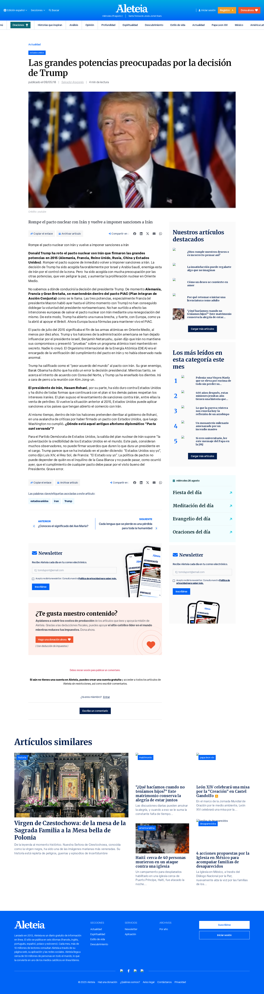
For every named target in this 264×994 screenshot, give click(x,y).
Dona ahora (247, 10)
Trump (68, 501)
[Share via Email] (154, 233)
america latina (146, 828)
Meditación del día (193, 506)
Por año (163, 929)
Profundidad (108, 25)
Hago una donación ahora (52, 639)
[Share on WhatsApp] (160, 233)
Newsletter (131, 929)
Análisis (74, 25)
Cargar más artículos (202, 328)
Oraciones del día (191, 532)
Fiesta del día (187, 492)
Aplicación (130, 934)
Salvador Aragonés (72, 82)
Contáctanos (164, 982)
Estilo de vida (177, 25)
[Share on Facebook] (134, 233)
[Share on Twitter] (147, 233)
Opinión (89, 25)
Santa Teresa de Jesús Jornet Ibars (145, 16)
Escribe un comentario (95, 710)
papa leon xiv (207, 757)
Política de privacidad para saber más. (97, 578)
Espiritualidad (130, 25)
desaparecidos (208, 823)
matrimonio (145, 757)
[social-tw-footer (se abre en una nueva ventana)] (135, 971)
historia (22, 757)
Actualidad (198, 25)
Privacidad (180, 982)
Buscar (55, 10)
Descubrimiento (154, 25)
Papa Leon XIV (220, 25)
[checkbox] (33, 579)
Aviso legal (148, 982)
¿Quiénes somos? (130, 982)
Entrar (106, 697)
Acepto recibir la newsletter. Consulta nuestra (76, 578)
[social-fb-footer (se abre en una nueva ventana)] (128, 971)
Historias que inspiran (50, 25)
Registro (225, 10)
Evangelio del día (191, 519)
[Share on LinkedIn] (141, 233)
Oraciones (18, 25)
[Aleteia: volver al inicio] (132, 8)
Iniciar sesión (208, 10)
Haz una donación (107, 982)
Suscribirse (224, 924)
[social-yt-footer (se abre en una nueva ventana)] (121, 971)
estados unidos (39, 501)
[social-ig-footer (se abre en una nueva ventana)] (142, 971)
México (239, 25)
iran (56, 501)
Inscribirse (41, 586)
